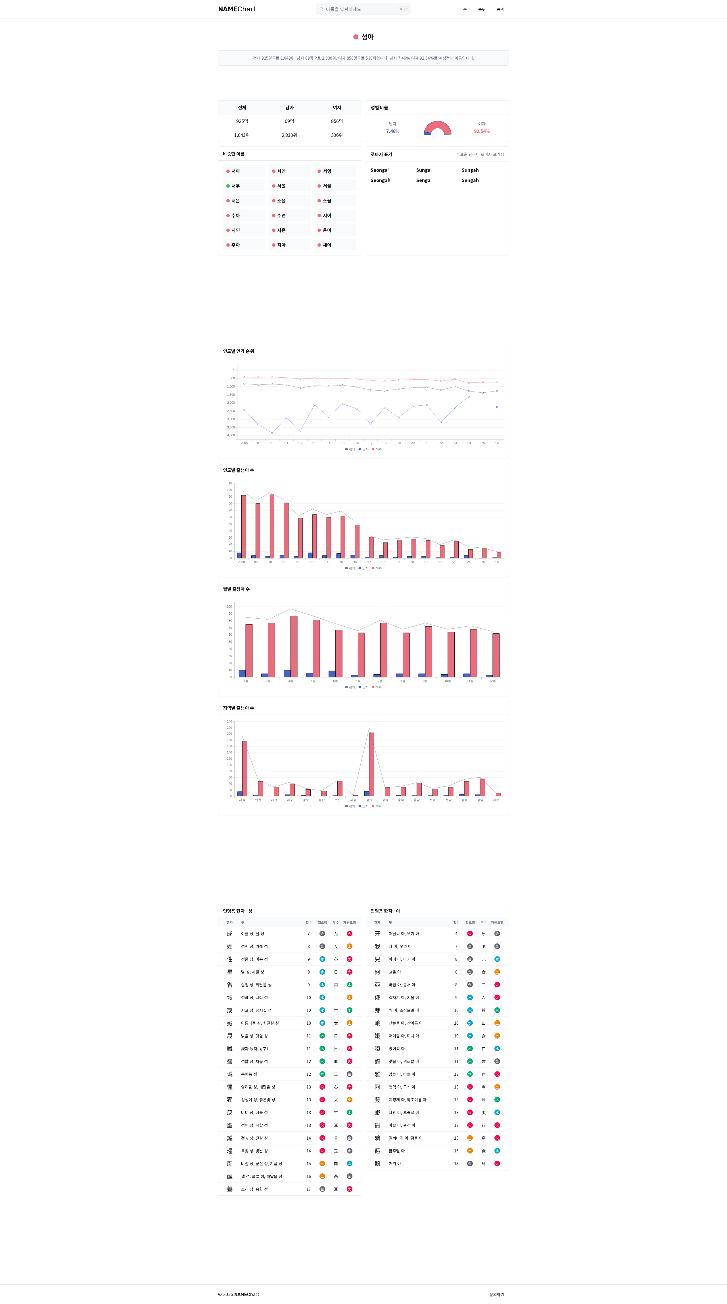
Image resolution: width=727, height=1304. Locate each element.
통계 (500, 9)
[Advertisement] (363, 83)
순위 (482, 9)
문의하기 (497, 1294)
